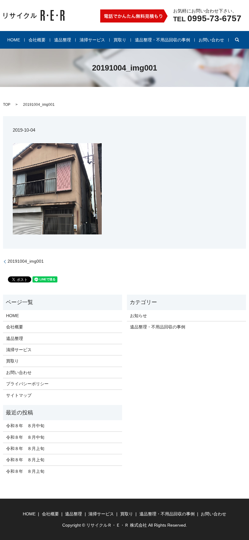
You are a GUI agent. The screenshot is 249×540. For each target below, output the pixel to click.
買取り (120, 39)
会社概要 (37, 39)
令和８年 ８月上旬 (25, 448)
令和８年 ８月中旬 (25, 425)
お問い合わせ (211, 39)
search (237, 39)
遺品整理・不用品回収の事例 (162, 39)
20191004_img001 (26, 261)
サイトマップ (19, 395)
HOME (13, 39)
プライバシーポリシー (27, 383)
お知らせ (138, 315)
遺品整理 (62, 39)
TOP (6, 104)
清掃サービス (92, 39)
